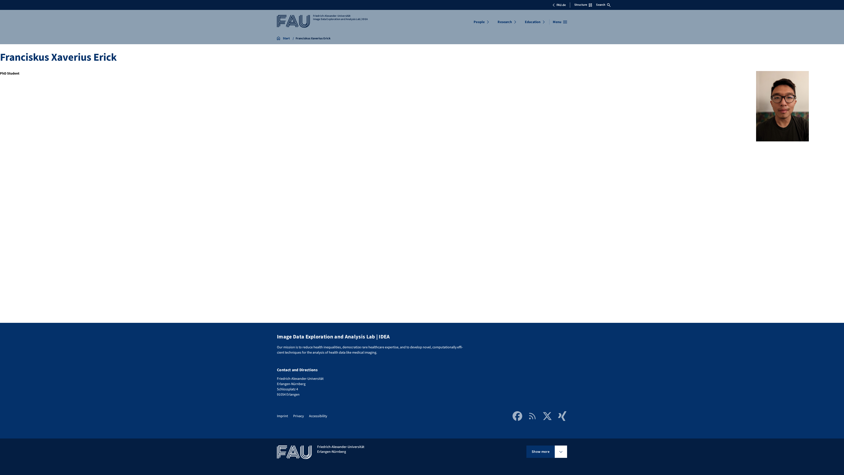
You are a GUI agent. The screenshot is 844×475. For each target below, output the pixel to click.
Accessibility (318, 416)
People (479, 22)
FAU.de (561, 5)
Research (505, 22)
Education (532, 22)
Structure (580, 5)
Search (600, 5)
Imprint (282, 416)
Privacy (298, 416)
